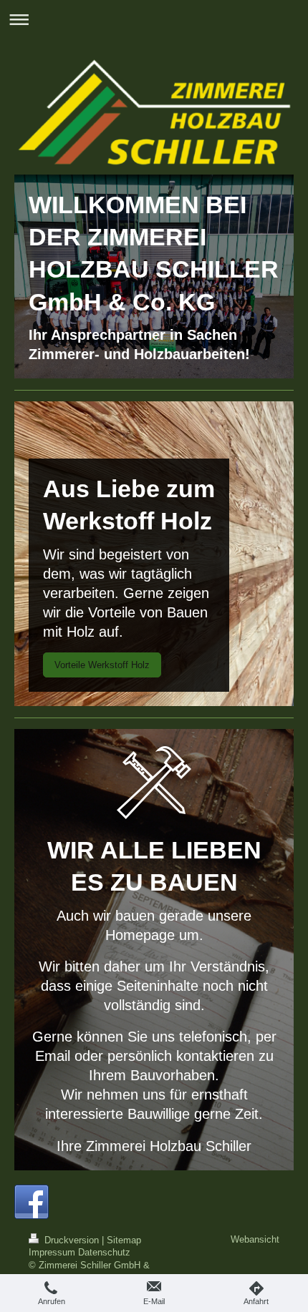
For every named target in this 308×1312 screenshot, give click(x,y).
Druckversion (72, 1240)
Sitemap (124, 1240)
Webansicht (255, 1239)
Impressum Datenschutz (79, 1252)
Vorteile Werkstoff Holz (102, 665)
